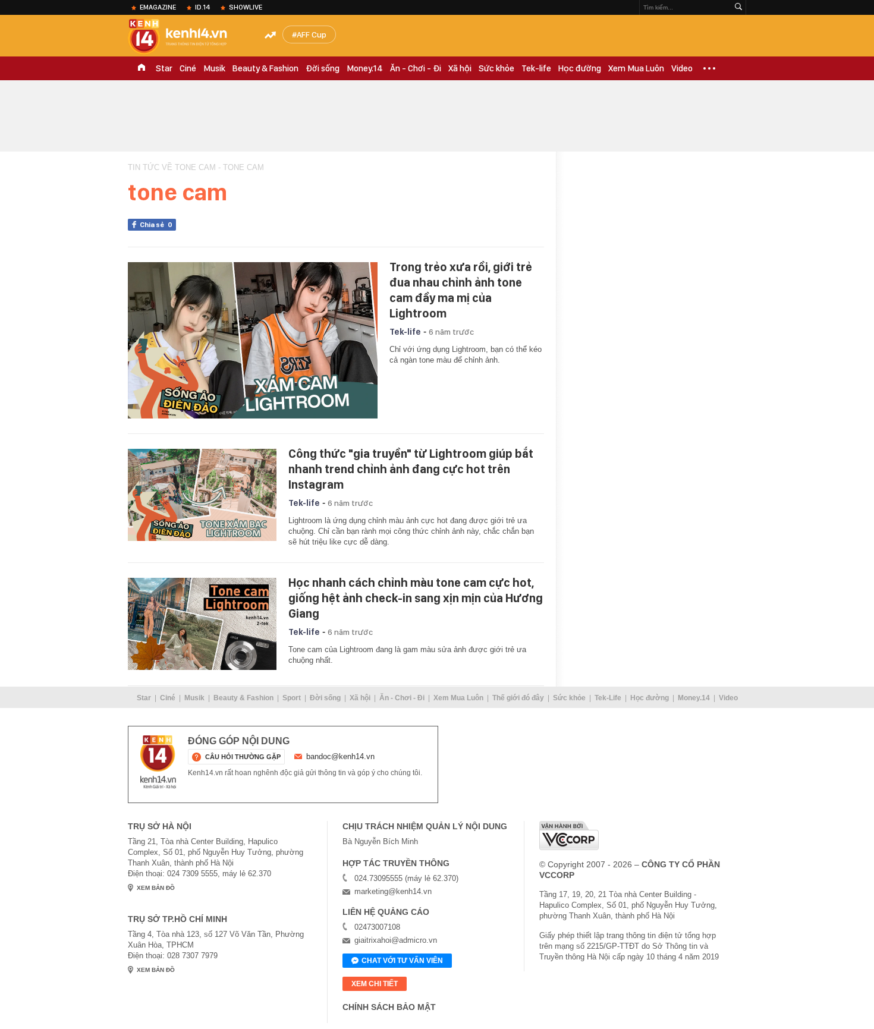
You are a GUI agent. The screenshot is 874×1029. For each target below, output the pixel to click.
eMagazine (158, 7)
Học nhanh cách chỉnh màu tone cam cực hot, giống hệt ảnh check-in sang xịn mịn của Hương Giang (415, 598)
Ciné (188, 68)
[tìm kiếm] (738, 7)
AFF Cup (311, 34)
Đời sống (322, 68)
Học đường (579, 68)
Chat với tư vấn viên (402, 960)
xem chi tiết (374, 984)
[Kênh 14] (158, 762)
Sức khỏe (496, 68)
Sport (291, 698)
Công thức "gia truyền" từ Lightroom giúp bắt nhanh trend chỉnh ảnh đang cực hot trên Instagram (410, 469)
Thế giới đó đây (518, 698)
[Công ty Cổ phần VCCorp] (569, 835)
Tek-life (536, 68)
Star (164, 68)
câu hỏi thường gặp (243, 756)
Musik (214, 68)
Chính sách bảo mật (389, 1007)
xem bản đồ (156, 888)
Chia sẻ (156, 225)
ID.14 (202, 7)
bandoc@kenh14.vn (340, 756)
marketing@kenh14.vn (393, 891)
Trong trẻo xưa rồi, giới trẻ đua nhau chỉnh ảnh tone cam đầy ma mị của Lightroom (460, 290)
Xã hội (459, 68)
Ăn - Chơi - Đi (415, 68)
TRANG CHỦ (141, 68)
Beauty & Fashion (265, 68)
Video (682, 68)
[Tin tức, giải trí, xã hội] (187, 37)
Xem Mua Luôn (636, 68)
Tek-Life (608, 698)
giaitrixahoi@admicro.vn (395, 940)
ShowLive (245, 7)
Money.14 (365, 68)
